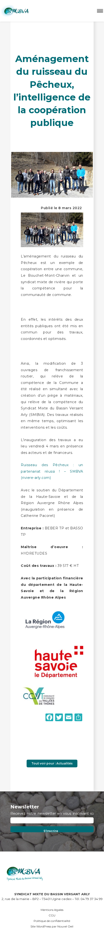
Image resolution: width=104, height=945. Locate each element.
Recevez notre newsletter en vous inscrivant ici (52, 813)
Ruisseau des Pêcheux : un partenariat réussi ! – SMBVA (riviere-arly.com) (52, 471)
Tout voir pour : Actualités (52, 763)
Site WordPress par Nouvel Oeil (51, 926)
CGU (52, 915)
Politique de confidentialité (52, 921)
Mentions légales (52, 910)
